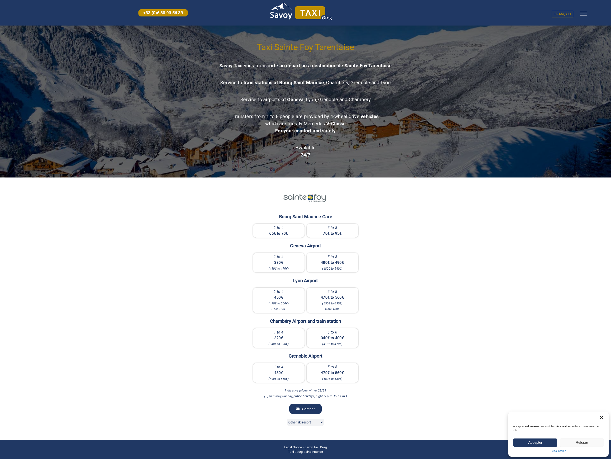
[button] (601, 417)
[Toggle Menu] (583, 14)
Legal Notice (293, 447)
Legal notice (558, 451)
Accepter (535, 442)
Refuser (582, 442)
